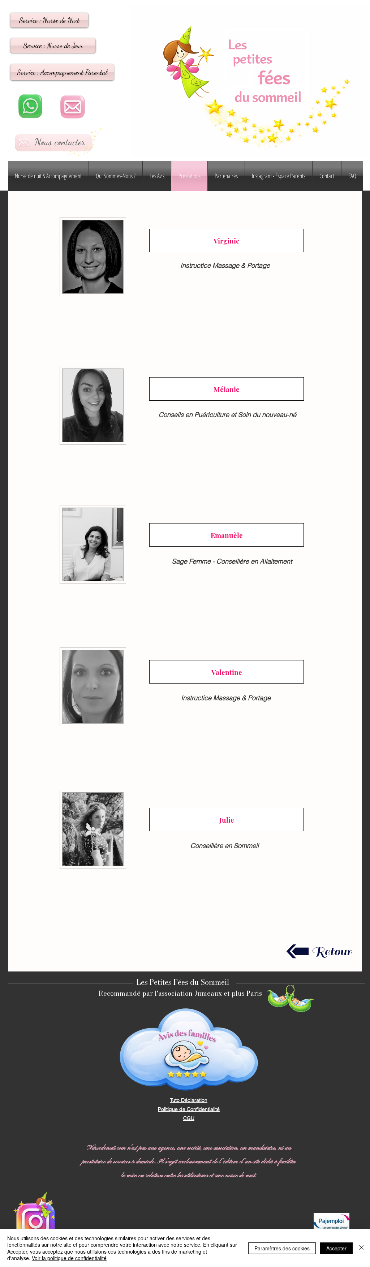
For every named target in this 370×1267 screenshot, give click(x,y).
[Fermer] (361, 1248)
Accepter (336, 1248)
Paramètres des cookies (282, 1248)
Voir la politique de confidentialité (69, 1258)
